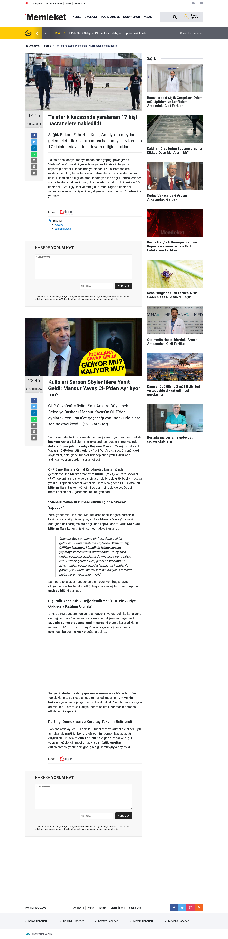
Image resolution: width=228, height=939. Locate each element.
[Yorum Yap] (34, 172)
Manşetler (37, 3)
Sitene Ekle (80, 3)
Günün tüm (191, 33)
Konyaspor (131, 16)
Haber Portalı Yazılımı (42, 934)
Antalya (59, 224)
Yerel (77, 16)
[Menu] (165, 17)
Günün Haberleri (54, 3)
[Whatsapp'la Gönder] (34, 154)
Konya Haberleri (37, 921)
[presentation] (37, 33)
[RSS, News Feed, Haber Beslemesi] (199, 907)
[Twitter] (34, 142)
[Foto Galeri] (201, 3)
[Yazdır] (34, 166)
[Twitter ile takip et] (182, 907)
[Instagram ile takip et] (190, 907)
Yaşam (148, 16)
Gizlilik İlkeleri (118, 907)
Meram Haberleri (143, 921)
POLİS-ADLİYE (110, 16)
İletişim (102, 907)
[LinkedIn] (34, 148)
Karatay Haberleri (108, 921)
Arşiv (68, 3)
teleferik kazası (63, 228)
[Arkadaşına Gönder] (34, 160)
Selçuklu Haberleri (73, 921)
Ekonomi (91, 16)
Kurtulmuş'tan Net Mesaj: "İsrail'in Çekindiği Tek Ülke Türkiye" (103, 33)
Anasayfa (78, 907)
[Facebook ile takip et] (174, 907)
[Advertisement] (95, 662)
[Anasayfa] (27, 3)
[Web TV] (193, 3)
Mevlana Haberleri (178, 921)
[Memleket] (45, 16)
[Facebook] (34, 135)
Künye (91, 907)
